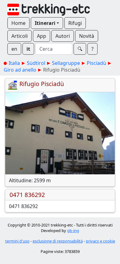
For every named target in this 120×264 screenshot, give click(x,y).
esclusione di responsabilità (58, 241)
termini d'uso (17, 241)
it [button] (28, 48)
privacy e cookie (100, 241)
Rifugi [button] (75, 23)
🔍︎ (80, 48)
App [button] (41, 36)
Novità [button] (86, 36)
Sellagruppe (66, 63)
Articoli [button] (19, 36)
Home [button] (18, 23)
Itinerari (45, 23)
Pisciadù (96, 63)
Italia (14, 63)
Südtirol (36, 63)
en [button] (14, 48)
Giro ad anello (20, 69)
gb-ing (73, 230)
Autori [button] (62, 36)
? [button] (92, 48)
